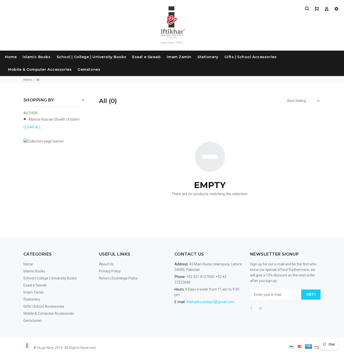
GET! (311, 294)
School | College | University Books (91, 57)
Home (11, 57)
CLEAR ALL (32, 127)
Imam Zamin (179, 57)
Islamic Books (36, 57)
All (38, 80)
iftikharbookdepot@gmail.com (210, 302)
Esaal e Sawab (146, 57)
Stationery (207, 57)
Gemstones (89, 69)
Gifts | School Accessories (250, 57)
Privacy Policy (110, 271)
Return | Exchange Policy (118, 278)
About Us (106, 264)
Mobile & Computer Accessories (40, 69)
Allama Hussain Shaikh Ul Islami (54, 119)
